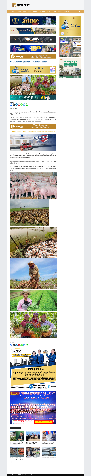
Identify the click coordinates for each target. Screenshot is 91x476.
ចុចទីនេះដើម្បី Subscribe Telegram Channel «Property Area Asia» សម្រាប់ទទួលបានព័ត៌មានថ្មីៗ (33, 131)
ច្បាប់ (55, 11)
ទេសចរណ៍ (35, 11)
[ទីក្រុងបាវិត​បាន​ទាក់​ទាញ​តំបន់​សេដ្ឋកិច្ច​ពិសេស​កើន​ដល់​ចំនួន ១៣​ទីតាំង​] (49, 452)
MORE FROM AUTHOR (26, 428)
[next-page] (13, 462)
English (66, 11)
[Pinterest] (19, 104)
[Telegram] (24, 104)
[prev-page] (11, 462)
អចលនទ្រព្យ (13, 11)
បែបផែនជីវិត (49, 11)
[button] (79, 11)
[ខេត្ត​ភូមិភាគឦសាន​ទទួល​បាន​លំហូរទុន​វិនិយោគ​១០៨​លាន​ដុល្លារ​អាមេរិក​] (33, 452)
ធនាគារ (24, 11)
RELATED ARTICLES (15, 428)
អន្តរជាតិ (29, 11)
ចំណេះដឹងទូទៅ (42, 11)
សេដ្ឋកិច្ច (19, 11)
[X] (14, 104)
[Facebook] (11, 104)
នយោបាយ (60, 11)
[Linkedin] (16, 104)
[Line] (27, 104)
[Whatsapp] (21, 104)
